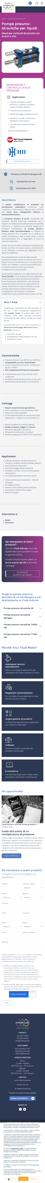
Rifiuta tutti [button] (34, 1179)
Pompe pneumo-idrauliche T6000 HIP (20, 626)
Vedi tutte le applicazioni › (18, 130)
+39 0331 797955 (22, 1038)
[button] (42, 3)
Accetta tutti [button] (23, 1179)
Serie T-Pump (10, 302)
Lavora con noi (22, 1084)
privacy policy (21, 955)
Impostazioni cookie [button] (11, 1179)
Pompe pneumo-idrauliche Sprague (17, 616)
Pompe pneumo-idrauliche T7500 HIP (20, 636)
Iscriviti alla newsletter (22, 1080)
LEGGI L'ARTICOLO (11, 856)
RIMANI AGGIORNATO (19, 1098)
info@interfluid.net (22, 1041)
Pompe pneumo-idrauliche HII (18, 608)
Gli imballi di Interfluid (22, 1089)
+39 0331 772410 (23, 1036)
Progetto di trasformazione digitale (22, 1093)
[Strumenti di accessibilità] (9, 1179)
